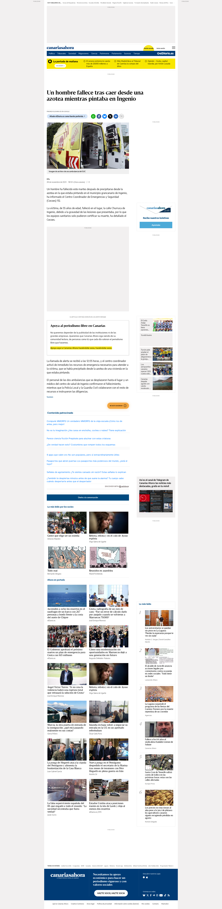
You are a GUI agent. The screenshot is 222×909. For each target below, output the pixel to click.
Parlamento (117, 53)
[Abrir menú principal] (173, 47)
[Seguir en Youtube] (161, 895)
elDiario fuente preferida (140, 866)
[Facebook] (99, 116)
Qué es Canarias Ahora (60, 904)
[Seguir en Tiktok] (165, 895)
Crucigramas (76, 866)
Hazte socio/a (149, 48)
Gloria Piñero (52, 734)
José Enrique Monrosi (97, 620)
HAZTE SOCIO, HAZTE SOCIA (111, 893)
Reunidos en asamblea (101, 570)
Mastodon (165, 904)
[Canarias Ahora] (68, 875)
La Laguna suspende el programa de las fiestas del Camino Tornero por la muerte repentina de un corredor (159, 707)
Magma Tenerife (117, 3)
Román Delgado (151, 822)
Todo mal (52, 570)
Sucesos (127, 53)
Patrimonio (104, 53)
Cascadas (88, 866)
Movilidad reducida (105, 3)
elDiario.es (51, 620)
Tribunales (61, 53)
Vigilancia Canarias (128, 3)
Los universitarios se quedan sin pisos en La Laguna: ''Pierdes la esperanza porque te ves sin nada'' (159, 632)
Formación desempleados (142, 3)
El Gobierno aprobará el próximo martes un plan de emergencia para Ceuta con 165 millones (66, 652)
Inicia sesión (161, 48)
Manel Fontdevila (95, 574)
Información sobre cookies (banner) (126, 904)
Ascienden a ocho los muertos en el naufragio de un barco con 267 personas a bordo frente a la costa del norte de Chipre (66, 613)
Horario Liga (119, 866)
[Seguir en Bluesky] (144, 895)
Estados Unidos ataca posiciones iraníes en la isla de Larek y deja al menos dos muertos (107, 806)
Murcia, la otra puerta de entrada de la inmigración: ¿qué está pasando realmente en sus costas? (66, 727)
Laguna (106, 866)
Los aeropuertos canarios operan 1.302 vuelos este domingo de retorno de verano (146, 369)
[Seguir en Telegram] (154, 895)
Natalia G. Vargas (151, 639)
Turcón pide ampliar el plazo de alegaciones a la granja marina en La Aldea (146, 354)
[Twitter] (110, 116)
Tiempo (136, 53)
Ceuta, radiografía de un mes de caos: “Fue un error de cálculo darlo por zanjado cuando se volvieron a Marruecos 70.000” (108, 613)
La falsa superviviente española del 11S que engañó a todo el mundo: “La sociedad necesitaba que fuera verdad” (66, 807)
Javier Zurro (51, 815)
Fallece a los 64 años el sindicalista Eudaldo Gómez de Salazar (159, 742)
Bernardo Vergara (54, 574)
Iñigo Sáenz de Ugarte (97, 542)
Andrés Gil (93, 774)
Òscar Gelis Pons (95, 734)
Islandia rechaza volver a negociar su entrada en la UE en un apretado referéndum (108, 727)
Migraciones (83, 53)
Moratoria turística (82, 3)
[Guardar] (121, 116)
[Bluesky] (104, 116)
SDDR (82, 866)
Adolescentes (128, 866)
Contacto (155, 904)
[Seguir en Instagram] (157, 895)
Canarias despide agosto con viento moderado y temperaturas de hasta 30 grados (146, 384)
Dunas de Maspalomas (69, 3)
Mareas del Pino (163, 3)
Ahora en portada (56, 580)
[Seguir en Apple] (147, 877)
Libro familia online (153, 866)
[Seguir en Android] (144, 877)
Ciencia (94, 53)
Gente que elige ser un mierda (63, 535)
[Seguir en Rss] (169, 895)
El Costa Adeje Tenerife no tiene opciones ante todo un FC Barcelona (146, 325)
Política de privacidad (104, 904)
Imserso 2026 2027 (97, 866)
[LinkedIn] (116, 116)
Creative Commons (77, 904)
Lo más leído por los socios (60, 506)
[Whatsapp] (93, 116)
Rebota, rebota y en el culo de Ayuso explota (108, 537)
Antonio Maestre (53, 539)
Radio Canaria (154, 3)
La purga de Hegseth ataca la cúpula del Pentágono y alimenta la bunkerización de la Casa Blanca (66, 765)
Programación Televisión (167, 866)
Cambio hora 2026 (66, 866)
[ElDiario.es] (165, 53)
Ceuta (171, 3)
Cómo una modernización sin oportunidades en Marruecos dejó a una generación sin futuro (108, 652)
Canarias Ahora (150, 748)
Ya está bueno (146, 335)
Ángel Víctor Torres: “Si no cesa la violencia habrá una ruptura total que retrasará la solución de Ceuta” (66, 690)
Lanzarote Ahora (151, 680)
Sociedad (72, 53)
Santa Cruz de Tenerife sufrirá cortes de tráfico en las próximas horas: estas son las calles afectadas (158, 776)
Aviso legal (90, 904)
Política (52, 53)
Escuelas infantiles (94, 3)
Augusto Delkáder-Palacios (99, 658)
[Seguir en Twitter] (147, 895)
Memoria (112, 866)
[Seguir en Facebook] (150, 895)
